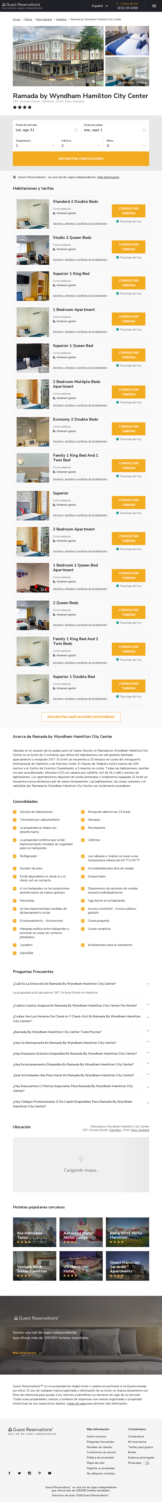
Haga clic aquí (76, 1403)
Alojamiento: (23, 141)
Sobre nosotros (96, 1436)
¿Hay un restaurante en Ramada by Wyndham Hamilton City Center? (64, 1043)
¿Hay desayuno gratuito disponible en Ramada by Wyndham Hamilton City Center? (75, 1053)
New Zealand (44, 19)
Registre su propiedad (101, 1468)
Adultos (66, 141)
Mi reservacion (137, 1442)
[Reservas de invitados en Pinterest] (40, 1473)
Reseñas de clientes (99, 1447)
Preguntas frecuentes (100, 1442)
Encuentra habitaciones (81, 159)
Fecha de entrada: (26, 125)
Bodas (132, 1452)
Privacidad (134, 1463)
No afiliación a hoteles (101, 1473)
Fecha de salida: (93, 125)
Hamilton (61, 19)
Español (97, 6)
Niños (110, 141)
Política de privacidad (100, 1457)
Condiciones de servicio (101, 1452)
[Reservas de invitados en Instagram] (30, 1473)
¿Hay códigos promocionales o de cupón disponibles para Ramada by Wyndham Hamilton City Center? (72, 1104)
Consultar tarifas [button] (128, 210)
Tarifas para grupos (140, 1447)
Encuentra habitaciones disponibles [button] (81, 717)
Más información (108, 177)
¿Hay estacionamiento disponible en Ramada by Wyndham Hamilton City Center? (73, 1064)
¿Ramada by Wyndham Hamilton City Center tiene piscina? (57, 1032)
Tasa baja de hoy (130, 221)
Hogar (16, 19)
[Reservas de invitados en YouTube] (48, 1473)
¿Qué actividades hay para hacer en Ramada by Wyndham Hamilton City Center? (73, 1075)
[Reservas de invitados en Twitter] (20, 1473)
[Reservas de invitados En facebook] (11, 1473)
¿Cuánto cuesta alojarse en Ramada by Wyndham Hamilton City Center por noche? (75, 1005)
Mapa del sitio (96, 1463)
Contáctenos (136, 1436)
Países (28, 19)
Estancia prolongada (141, 1457)
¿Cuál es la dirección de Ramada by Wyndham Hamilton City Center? (64, 984)
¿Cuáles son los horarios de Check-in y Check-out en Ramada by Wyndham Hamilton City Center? (76, 1018)
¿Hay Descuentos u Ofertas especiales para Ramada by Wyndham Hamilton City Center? (73, 1088)
